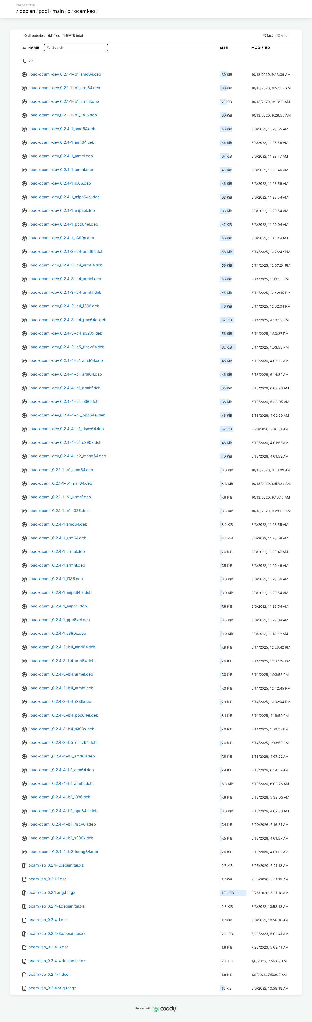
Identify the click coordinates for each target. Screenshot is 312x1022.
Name (34, 47)
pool (44, 11)
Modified (260, 48)
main (58, 11)
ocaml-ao (84, 11)
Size (224, 48)
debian (27, 11)
